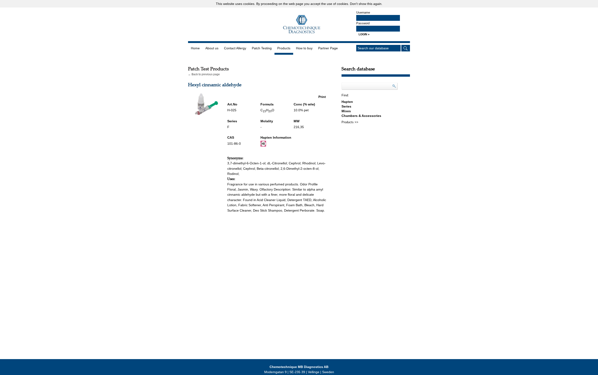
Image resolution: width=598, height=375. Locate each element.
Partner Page (328, 48)
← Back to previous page (204, 74)
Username (363, 12)
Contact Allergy (235, 48)
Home (195, 48)
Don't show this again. (366, 4)
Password (363, 23)
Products (283, 48)
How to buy (304, 48)
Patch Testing (262, 48)
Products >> (350, 122)
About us (211, 48)
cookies (248, 4)
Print (322, 97)
